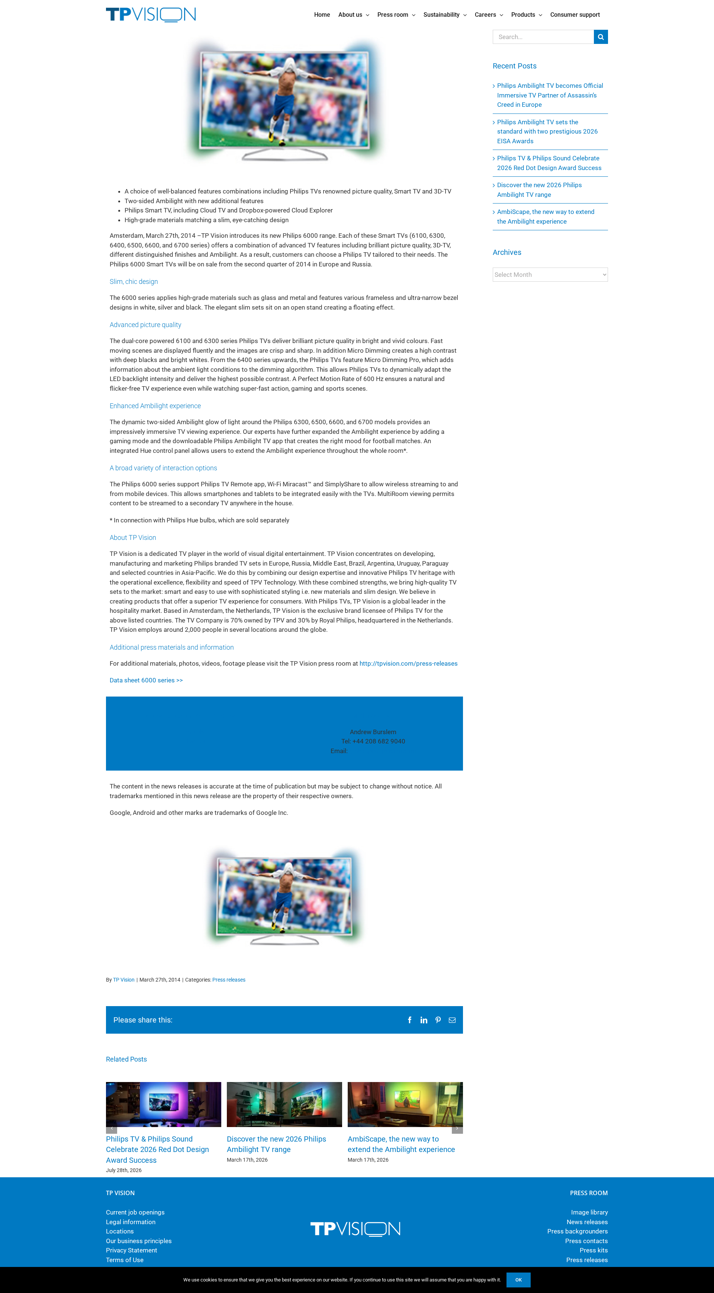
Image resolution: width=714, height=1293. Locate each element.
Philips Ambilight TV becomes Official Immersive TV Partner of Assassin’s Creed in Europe (550, 95)
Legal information (130, 1222)
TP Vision (124, 980)
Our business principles (139, 1241)
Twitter (196, 741)
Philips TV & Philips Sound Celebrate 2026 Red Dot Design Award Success (157, 1149)
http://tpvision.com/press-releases (409, 663)
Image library (589, 1212)
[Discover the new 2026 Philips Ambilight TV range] (284, 1085)
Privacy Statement (131, 1250)
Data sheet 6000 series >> (146, 680)
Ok (518, 1280)
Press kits (594, 1250)
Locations (120, 1231)
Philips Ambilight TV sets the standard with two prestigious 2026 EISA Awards (547, 131)
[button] (111, 1128)
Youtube (195, 732)
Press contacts (586, 1241)
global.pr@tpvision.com (382, 751)
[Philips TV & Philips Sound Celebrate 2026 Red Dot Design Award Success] (163, 1085)
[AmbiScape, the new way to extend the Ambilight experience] (405, 1085)
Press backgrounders (577, 1231)
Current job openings (135, 1212)
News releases (587, 1222)
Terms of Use (125, 1260)
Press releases (228, 980)
